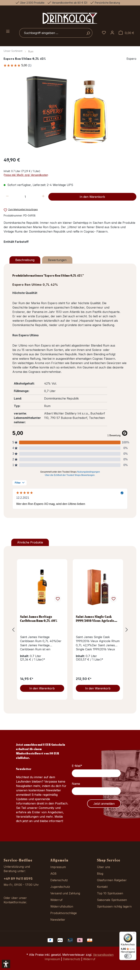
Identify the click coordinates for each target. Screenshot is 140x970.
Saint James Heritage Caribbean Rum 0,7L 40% (38, 619)
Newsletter (57, 919)
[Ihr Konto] (112, 32)
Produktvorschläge (63, 913)
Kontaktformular (15, 902)
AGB (53, 873)
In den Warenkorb (92, 197)
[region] (70, 114)
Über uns (103, 867)
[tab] (24, 260)
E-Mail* (77, 766)
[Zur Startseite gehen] (70, 18)
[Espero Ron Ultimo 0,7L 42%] (70, 114)
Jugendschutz (60, 887)
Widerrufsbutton (61, 906)
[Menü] (8, 31)
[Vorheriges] (13, 630)
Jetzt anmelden (104, 803)
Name (76, 783)
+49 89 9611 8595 (18, 878)
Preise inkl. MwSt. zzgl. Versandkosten (26, 175)
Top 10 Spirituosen (110, 893)
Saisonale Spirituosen (112, 900)
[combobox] (51, 33)
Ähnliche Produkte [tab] (30, 542)
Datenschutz (59, 880)
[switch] (128, 956)
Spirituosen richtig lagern (114, 906)
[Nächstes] (126, 630)
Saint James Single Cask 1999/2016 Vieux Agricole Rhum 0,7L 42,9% (95, 619)
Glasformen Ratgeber (112, 880)
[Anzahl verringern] (7, 197)
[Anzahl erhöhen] (43, 197)
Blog (100, 873)
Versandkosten (103, 954)
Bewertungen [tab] (57, 260)
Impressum (58, 867)
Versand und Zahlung (65, 893)
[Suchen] (88, 33)
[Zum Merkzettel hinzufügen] (57, 598)
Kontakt (102, 887)
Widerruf (56, 900)
